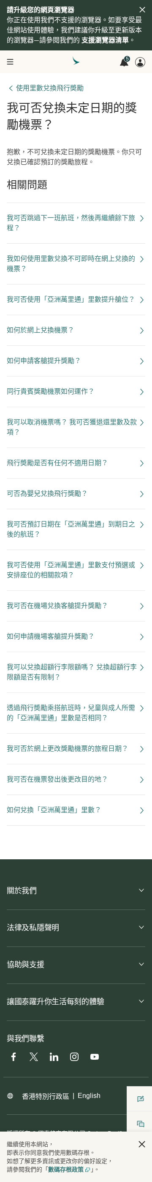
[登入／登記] (140, 62)
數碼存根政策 (66, 1169)
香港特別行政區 (45, 1096)
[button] (141, 1144)
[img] (142, 10)
